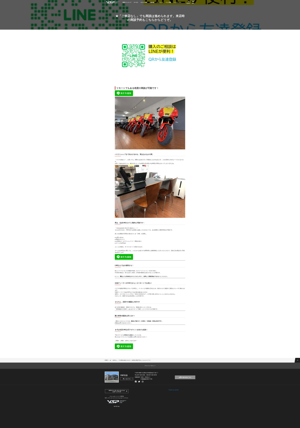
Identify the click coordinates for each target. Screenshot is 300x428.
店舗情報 (152, 2)
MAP (193, 3)
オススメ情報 (144, 2)
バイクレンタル (177, 2)
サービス (136, 2)
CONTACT (188, 3)
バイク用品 (168, 2)
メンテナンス (160, 2)
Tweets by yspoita (173, 390)
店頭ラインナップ (126, 2)
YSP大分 (113, 2)
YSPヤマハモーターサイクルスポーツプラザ (117, 391)
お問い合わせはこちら (185, 377)
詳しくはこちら (127, 378)
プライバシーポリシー (150, 365)
